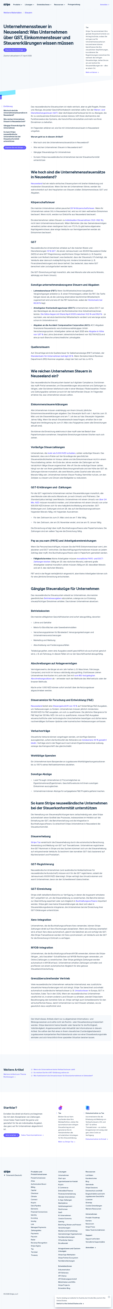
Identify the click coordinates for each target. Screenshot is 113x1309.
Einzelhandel (63, 1243)
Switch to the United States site (69, 1303)
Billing (33, 1187)
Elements (34, 1209)
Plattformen (63, 1209)
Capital (33, 1190)
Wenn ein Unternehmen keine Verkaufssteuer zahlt (54, 1069)
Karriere (89, 1221)
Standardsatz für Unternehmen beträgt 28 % (52, 356)
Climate (34, 1196)
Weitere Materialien (13, 12)
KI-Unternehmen (64, 1215)
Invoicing (34, 1218)
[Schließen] (108, 1297)
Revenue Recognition (39, 1243)
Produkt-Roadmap (93, 1217)
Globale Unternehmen (66, 1197)
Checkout (34, 1193)
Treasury (34, 1255)
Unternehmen (63, 1175)
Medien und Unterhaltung (67, 1231)
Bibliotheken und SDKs (66, 1282)
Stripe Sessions (92, 1187)
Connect (34, 1199)
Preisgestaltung (74, 4)
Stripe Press (90, 1227)
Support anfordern (93, 1239)
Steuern (28, 12)
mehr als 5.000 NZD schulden (61, 453)
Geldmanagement (65, 1206)
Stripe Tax (35, 842)
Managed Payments (38, 1227)
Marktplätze (63, 1203)
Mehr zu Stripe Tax (65, 1142)
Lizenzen (89, 1199)
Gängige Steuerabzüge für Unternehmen (14, 126)
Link (32, 1224)
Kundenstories (91, 1178)
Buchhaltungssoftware (86, 901)
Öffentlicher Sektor (65, 1240)
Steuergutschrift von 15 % (65, 706)
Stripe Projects (64, 1285)
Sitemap (89, 1202)
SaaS (60, 1212)
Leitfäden (89, 1175)
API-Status (62, 1276)
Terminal (34, 1252)
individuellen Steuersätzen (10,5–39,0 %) (84, 220)
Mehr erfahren (91, 72)
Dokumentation (64, 1270)
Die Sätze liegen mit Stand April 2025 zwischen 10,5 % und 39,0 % (71, 314)
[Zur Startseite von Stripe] (6, 1171)
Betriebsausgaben (53, 598)
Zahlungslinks (36, 1230)
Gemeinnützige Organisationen (70, 1234)
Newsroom (90, 1224)
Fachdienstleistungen (66, 1237)
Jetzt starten (10, 1135)
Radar (33, 1240)
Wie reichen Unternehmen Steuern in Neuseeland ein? (14, 120)
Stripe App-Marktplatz (66, 1255)
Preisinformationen (38, 1178)
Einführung (8, 106)
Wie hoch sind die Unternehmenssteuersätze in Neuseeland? (15, 112)
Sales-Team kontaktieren (31, 1135)
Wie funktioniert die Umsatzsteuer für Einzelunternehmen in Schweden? (63, 1075)
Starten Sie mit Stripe (14, 50)
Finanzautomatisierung (67, 1194)
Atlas (33, 1181)
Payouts (34, 1236)
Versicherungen (64, 1228)
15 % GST (51, 251)
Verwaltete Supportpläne (95, 1242)
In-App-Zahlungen (65, 1200)
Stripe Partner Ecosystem (68, 1258)
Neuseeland (36, 183)
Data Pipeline (36, 1206)
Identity (34, 1215)
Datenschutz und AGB (94, 1191)
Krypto (33, 1202)
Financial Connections (39, 1212)
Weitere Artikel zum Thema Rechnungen (15, 1075)
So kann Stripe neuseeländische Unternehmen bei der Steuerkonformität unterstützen (12, 136)
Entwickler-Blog (64, 1288)
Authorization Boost (38, 1184)
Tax (32, 1249)
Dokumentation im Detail (96, 1139)
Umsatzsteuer (81, 990)
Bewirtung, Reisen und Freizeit (69, 1225)
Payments (35, 1233)
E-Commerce (63, 1187)
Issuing (33, 1221)
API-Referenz (63, 1273)
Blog (87, 1181)
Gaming (61, 1221)
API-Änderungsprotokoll (67, 1279)
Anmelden (103, 5)
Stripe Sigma (36, 1246)
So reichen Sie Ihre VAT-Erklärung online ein (51, 1072)
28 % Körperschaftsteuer (82, 208)
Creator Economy (65, 1218)
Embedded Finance (65, 1191)
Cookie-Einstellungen (94, 1206)
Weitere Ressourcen (93, 1209)
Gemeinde (90, 1184)
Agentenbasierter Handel (68, 1181)
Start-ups (62, 1178)
